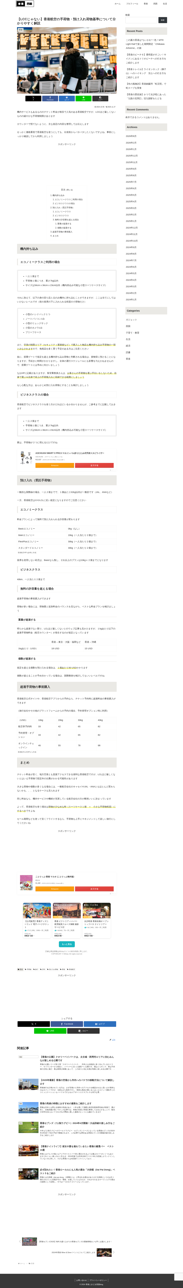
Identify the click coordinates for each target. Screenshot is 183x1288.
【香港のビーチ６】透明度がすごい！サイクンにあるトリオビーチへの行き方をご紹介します (146, 58)
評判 (43, 969)
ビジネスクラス (62, 215)
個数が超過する (64, 228)
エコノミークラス (63, 211)
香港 (21, 969)
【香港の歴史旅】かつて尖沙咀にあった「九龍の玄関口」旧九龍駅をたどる (146, 96)
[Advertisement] (67, 163)
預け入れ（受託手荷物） (63, 207)
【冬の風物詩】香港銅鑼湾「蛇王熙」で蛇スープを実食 (146, 86)
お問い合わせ (81, 1280)
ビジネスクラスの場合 (65, 203)
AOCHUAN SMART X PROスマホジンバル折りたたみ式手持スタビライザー (69, 453)
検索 (127, 15)
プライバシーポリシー (98, 1280)
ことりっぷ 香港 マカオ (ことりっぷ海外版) (54, 877)
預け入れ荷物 (53, 969)
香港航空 (72, 969)
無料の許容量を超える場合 (67, 219)
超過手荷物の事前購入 (62, 232)
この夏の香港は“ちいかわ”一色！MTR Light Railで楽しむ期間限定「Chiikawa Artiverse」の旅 (145, 44)
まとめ (56, 236)
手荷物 (29, 969)
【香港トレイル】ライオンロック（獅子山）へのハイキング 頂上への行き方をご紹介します (146, 73)
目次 (63, 189)
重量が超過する (64, 223)
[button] (100, 98)
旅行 (36, 969)
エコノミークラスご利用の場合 (69, 199)
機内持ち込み (58, 195)
